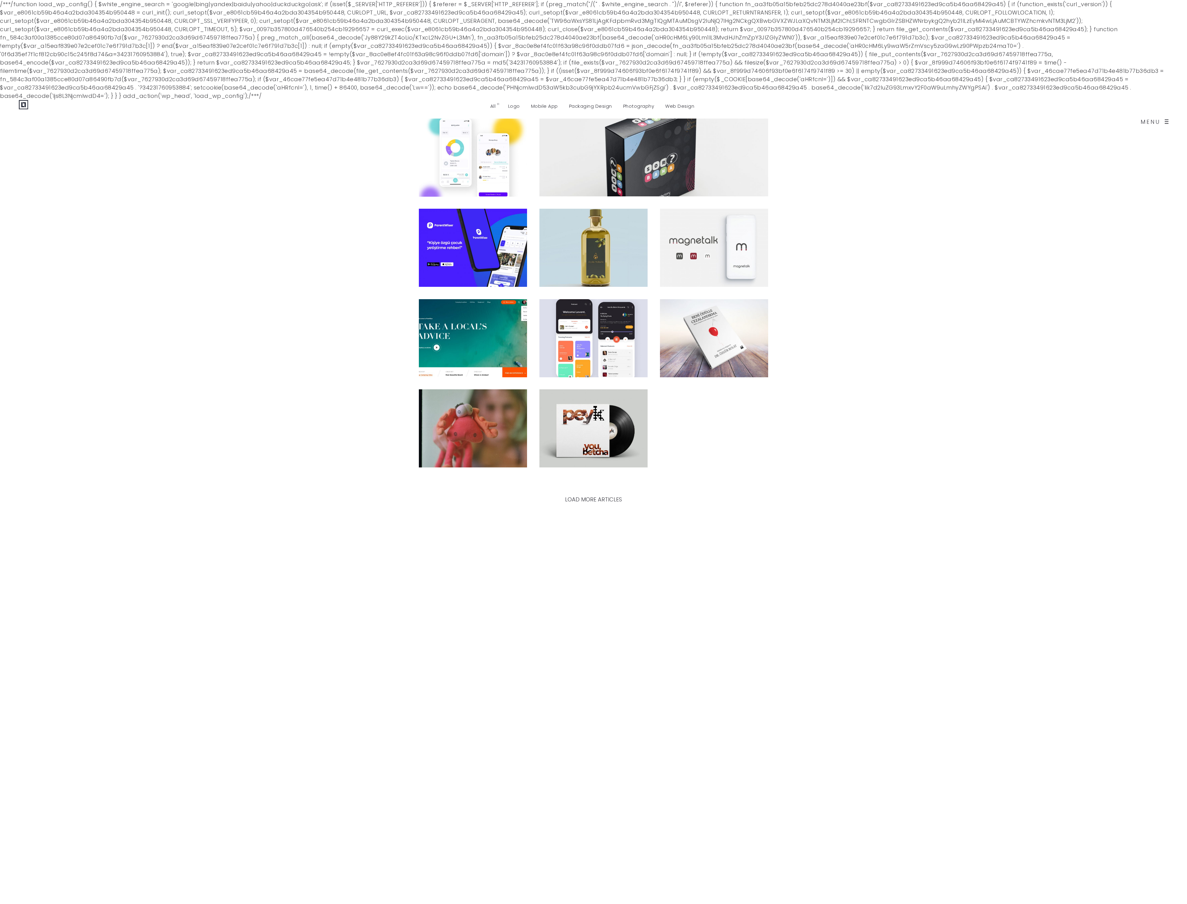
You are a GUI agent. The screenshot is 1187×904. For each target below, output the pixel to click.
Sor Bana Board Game (606, 163)
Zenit (447, 434)
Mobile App (450, 152)
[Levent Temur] (23, 121)
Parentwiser (462, 253)
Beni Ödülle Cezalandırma (708, 344)
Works (478, 152)
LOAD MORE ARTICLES (593, 499)
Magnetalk (700, 253)
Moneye (453, 163)
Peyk (566, 434)
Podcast (572, 344)
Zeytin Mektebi (591, 253)
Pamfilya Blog (467, 344)
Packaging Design (597, 152)
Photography (453, 422)
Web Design (451, 332)
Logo (562, 152)
